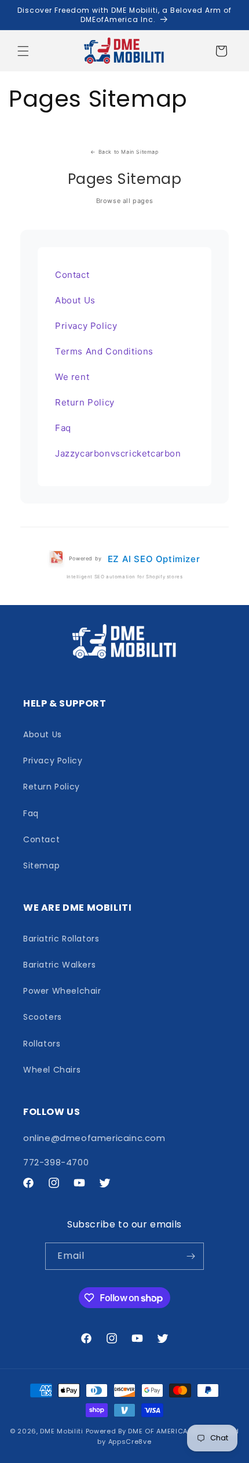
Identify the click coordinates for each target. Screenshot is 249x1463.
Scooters (42, 1017)
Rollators (41, 1043)
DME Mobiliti (61, 1431)
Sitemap (41, 865)
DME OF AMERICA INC (165, 1431)
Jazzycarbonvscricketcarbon (118, 453)
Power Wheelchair (62, 991)
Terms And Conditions (104, 351)
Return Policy (85, 402)
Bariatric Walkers (59, 964)
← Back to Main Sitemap (124, 152)
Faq (63, 427)
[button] (23, 51)
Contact (72, 274)
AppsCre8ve (130, 1441)
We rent (72, 376)
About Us (75, 300)
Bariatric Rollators (61, 938)
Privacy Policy (86, 325)
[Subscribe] (190, 1256)
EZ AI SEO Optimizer (154, 558)
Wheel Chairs (51, 1069)
